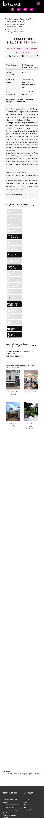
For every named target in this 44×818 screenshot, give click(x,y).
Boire (25, 807)
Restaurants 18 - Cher (15, 21)
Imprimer (15, 56)
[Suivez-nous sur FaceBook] (12, 9)
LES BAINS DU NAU (13, 424)
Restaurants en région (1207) (11, 811)
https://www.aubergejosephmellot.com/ (25, 774)
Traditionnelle (12, 367)
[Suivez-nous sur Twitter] (19, 9)
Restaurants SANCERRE (16, 24)
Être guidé (27, 810)
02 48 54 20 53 (26, 52)
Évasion (26, 802)
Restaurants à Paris (14, 27)
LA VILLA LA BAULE (13, 393)
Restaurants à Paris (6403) (10, 801)
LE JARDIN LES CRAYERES (30, 426)
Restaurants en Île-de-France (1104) (11, 806)
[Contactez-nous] (32, 9)
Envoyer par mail (31, 56)
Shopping (27, 800)
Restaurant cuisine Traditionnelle (30, 66)
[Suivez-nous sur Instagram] (25, 9)
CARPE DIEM (30, 392)
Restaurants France (27, 19)
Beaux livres (28, 805)
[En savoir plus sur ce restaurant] (13, 379)
